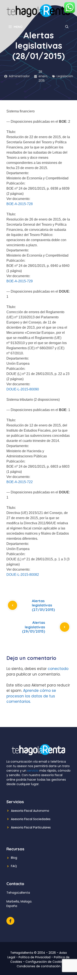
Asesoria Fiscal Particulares (31, 827)
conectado (58, 668)
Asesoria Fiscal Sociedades (30, 819)
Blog (14, 858)
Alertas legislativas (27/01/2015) (43, 605)
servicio (32, 770)
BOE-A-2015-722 (19, 482)
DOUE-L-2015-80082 (22, 574)
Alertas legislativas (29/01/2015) (33, 626)
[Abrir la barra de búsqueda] (67, 26)
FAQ (14, 866)
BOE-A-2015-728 (19, 204)
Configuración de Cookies (44, 962)
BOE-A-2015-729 (19, 281)
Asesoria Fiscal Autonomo (30, 811)
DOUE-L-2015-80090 (22, 389)
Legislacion (65, 76)
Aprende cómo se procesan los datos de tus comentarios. (31, 696)
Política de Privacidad (34, 957)
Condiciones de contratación (39, 966)
